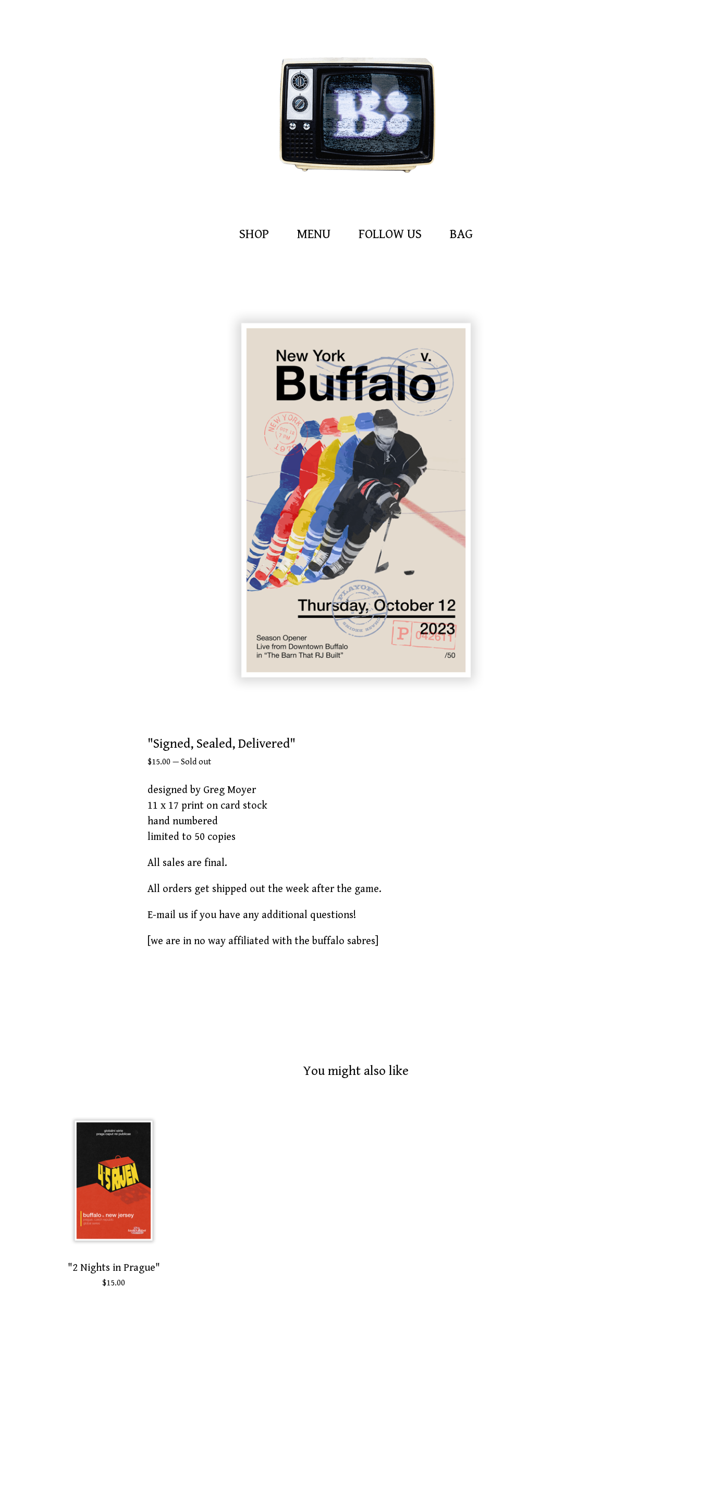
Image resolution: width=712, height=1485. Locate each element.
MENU (313, 234)
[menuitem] (254, 235)
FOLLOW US (390, 234)
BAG (464, 233)
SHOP (254, 234)
